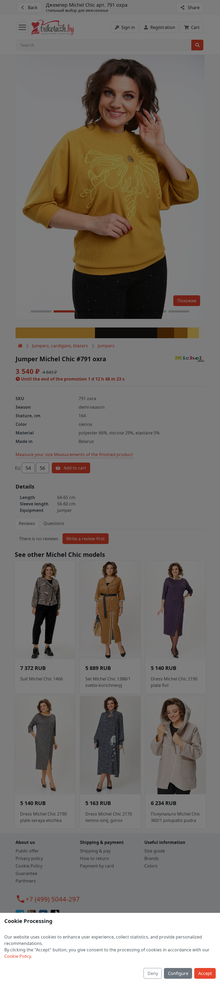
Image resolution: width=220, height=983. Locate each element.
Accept (205, 973)
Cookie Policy (17, 956)
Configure (178, 973)
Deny (153, 973)
